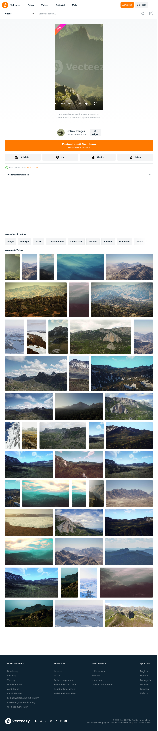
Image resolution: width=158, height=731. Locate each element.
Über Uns (96, 680)
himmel (108, 241)
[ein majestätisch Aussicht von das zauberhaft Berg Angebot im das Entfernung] (129, 551)
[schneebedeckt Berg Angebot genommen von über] (29, 522)
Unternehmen (14, 684)
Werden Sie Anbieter (102, 684)
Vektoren (15, 5)
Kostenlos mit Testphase (78, 145)
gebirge (24, 241)
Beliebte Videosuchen (65, 693)
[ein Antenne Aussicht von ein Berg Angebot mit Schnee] (58, 337)
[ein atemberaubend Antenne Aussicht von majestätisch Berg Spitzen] (12, 267)
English (142, 671)
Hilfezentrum (98, 671)
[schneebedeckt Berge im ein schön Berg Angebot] (29, 464)
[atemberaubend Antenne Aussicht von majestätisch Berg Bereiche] (29, 551)
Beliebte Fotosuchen (64, 688)
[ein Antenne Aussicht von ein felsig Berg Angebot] (69, 583)
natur (38, 241)
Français (142, 688)
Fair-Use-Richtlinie (140, 722)
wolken (93, 241)
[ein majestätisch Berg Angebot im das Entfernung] (36, 299)
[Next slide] (146, 241)
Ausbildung (13, 688)
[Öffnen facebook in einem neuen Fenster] (36, 721)
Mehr (75, 5)
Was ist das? (32, 167)
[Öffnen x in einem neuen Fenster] (61, 721)
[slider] (78, 103)
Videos (44, 5)
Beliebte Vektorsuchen (65, 684)
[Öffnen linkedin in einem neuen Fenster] (46, 721)
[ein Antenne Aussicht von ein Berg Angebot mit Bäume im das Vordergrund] (79, 406)
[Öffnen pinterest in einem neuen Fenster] (51, 721)
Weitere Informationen (18, 174)
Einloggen (139, 5)
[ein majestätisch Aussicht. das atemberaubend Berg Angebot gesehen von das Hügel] (79, 522)
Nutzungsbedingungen (95, 722)
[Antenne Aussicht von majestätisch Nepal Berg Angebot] (29, 435)
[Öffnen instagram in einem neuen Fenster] (41, 721)
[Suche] (141, 13)
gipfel (140, 241)
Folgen (94, 134)
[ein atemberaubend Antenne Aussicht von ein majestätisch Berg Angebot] (96, 493)
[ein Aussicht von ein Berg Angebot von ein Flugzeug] (29, 267)
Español (142, 675)
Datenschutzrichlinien (119, 722)
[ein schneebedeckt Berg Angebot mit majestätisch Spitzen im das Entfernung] (14, 337)
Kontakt (96, 675)
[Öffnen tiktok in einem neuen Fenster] (56, 721)
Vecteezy (11, 675)
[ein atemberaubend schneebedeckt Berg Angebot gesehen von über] (36, 337)
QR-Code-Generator (17, 706)
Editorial (60, 5)
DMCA (57, 675)
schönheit (124, 241)
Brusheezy (12, 671)
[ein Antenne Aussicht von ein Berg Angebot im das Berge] (96, 435)
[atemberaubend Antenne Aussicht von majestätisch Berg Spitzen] (80, 267)
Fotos (31, 5)
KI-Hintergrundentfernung (21, 702)
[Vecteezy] (5, 5)
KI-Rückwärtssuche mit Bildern (23, 697)
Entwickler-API (14, 693)
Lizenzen (58, 671)
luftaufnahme (56, 241)
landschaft (76, 241)
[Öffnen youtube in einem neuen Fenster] (65, 721)
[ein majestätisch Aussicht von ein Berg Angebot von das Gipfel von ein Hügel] (129, 406)
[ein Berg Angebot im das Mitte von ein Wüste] (129, 493)
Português (143, 680)
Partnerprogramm (63, 680)
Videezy (11, 680)
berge (10, 241)
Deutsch (142, 684)
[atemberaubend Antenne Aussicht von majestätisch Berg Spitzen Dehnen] (47, 267)
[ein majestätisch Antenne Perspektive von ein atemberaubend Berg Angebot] (100, 337)
